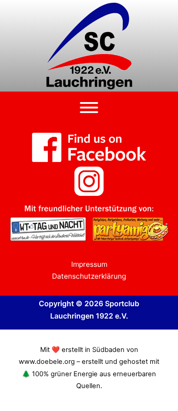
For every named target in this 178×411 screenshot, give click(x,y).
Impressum (89, 264)
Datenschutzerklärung (89, 276)
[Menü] (89, 107)
